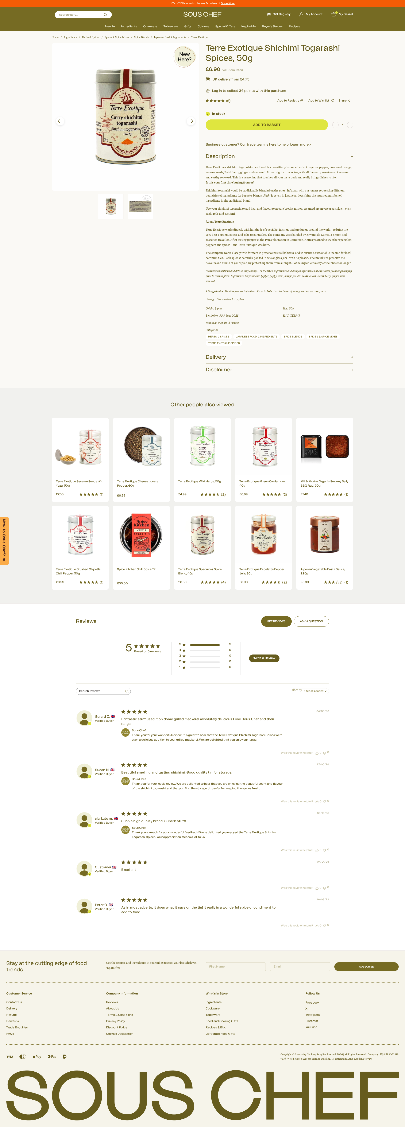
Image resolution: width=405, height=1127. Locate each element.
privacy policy (266, 598)
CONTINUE (244, 587)
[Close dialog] (279, 516)
